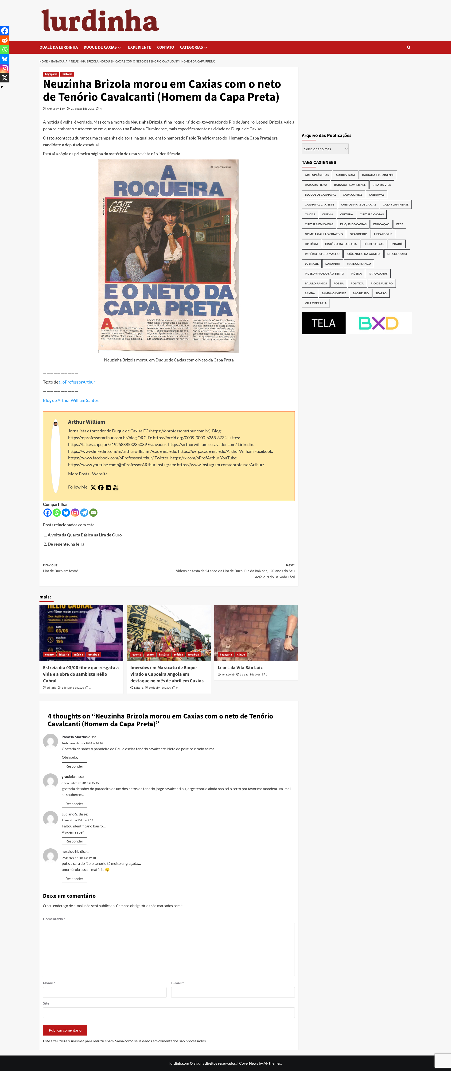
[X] (4, 77)
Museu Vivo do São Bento (324, 273)
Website (100, 473)
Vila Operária (316, 303)
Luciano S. (70, 814)
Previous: (60, 568)
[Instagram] (75, 512)
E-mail (177, 983)
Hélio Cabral (374, 244)
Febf (399, 224)
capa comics (352, 194)
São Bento (361, 293)
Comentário (54, 918)
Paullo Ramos (316, 283)
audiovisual (345, 175)
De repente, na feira (66, 544)
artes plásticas (317, 175)
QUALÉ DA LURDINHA (58, 47)
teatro (381, 293)
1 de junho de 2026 (73, 688)
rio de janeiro (382, 283)
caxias (310, 214)
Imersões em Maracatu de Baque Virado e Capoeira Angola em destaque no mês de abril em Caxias (167, 674)
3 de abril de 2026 (250, 675)
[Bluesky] (66, 512)
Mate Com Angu (359, 263)
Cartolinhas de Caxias (358, 204)
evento (49, 655)
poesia (339, 283)
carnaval (376, 194)
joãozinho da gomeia (363, 254)
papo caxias (378, 273)
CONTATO (165, 47)
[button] (409, 47)
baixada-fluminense (378, 175)
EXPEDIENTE (139, 47)
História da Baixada (341, 244)
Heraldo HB (383, 234)
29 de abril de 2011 (82, 108)
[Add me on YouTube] (116, 488)
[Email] (93, 512)
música (78, 655)
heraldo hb (228, 675)
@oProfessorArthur (77, 381)
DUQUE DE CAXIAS (100, 47)
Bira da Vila (382, 184)
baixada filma (316, 184)
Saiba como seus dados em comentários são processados (160, 1041)
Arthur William (56, 108)
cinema (327, 214)
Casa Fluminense (395, 204)
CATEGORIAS (191, 47)
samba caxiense (334, 293)
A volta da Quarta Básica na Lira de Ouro (85, 534)
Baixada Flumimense (350, 184)
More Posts (78, 473)
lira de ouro (397, 254)
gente (150, 655)
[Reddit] (4, 40)
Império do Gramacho (322, 254)
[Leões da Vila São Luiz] (256, 633)
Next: (235, 571)
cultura (346, 214)
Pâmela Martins (75, 736)
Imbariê (397, 244)
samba (310, 293)
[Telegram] (84, 512)
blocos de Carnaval (320, 194)
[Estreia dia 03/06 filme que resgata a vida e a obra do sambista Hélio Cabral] (81, 633)
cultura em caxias (319, 224)
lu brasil (312, 263)
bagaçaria (51, 74)
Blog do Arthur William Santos (71, 400)
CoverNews (248, 1063)
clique (241, 655)
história (67, 74)
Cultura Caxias (372, 214)
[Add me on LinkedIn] (108, 488)
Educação (381, 224)
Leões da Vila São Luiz (240, 667)
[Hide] (2, 87)
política (357, 283)
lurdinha (332, 263)
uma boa (93, 655)
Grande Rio (358, 234)
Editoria (51, 688)
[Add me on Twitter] (93, 488)
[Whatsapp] (57, 512)
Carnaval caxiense (319, 204)
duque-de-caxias (353, 224)
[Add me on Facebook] (101, 488)
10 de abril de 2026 (160, 688)
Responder (74, 766)
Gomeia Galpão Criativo (324, 234)
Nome (49, 983)
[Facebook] (47, 512)
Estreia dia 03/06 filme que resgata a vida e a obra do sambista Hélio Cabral (81, 674)
